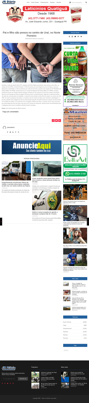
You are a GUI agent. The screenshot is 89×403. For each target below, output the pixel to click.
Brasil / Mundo (35, 2)
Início (28, 2)
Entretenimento (44, 2)
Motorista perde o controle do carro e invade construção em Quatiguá (79, 293)
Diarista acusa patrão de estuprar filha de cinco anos (78, 373)
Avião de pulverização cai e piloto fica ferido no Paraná (79, 308)
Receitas (59, 2)
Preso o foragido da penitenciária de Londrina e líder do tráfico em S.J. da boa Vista (79, 285)
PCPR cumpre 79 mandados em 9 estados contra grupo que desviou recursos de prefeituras (74, 224)
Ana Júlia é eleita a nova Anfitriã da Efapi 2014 (75, 245)
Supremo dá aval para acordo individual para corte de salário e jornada (79, 379)
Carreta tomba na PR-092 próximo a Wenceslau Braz (48, 378)
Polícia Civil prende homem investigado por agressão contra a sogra (74, 202)
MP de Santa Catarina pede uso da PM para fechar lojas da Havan (49, 385)
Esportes (52, 2)
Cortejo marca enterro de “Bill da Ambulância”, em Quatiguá (79, 384)
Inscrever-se (23, 378)
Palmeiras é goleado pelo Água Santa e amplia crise (49, 373)
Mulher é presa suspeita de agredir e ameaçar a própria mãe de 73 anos (45, 213)
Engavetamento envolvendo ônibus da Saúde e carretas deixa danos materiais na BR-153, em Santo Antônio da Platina (16, 184)
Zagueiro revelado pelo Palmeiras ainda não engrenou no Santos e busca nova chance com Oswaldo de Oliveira (75, 269)
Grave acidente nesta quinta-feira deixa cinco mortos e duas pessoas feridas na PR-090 (46, 180)
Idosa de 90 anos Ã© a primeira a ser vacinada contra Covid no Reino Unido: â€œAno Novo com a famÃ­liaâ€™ (79, 300)
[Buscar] (86, 2)
